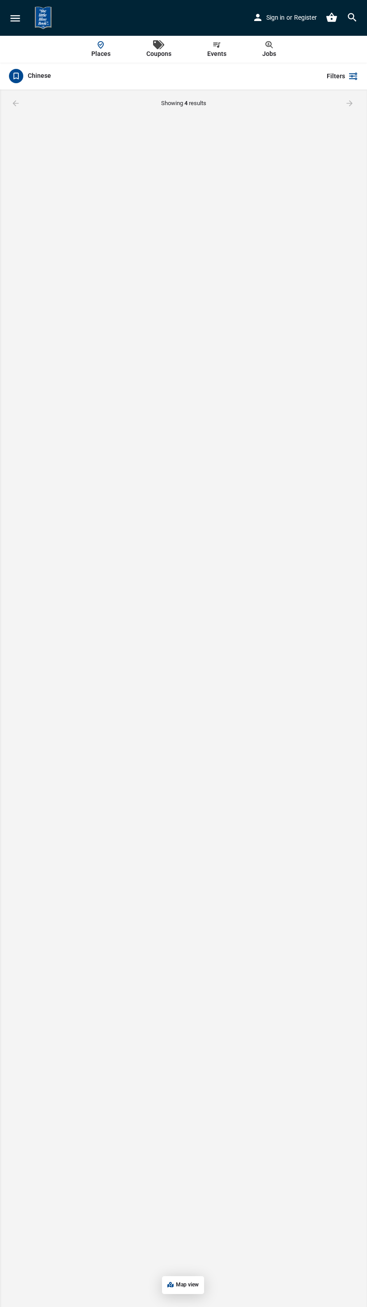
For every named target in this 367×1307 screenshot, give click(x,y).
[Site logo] (44, 18)
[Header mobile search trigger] (352, 17)
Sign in (275, 17)
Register (305, 17)
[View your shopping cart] (331, 17)
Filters (336, 76)
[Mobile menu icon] (15, 18)
